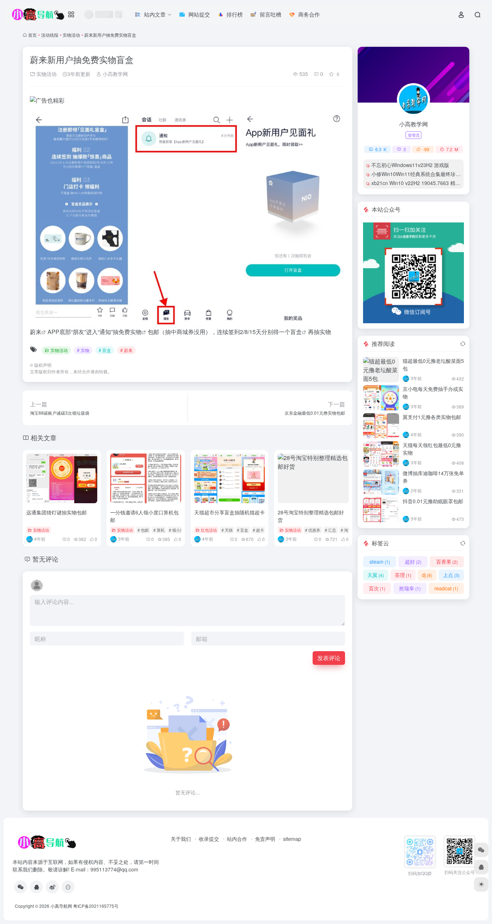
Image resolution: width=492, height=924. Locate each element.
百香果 (447, 561)
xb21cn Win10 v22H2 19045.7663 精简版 (418, 182)
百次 (377, 588)
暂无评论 (45, 558)
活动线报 (49, 35)
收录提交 (209, 838)
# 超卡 (258, 530)
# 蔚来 (126, 350)
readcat (446, 588)
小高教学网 (114, 73)
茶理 (403, 574)
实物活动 (71, 35)
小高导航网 (61, 906)
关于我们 (181, 838)
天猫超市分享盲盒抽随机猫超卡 (229, 512)
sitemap (292, 838)
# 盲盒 (105, 350)
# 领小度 (176, 530)
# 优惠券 (312, 530)
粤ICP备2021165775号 (95, 906)
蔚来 (35, 332)
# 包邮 (143, 530)
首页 (32, 35)
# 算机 (159, 530)
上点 (451, 574)
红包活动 (209, 530)
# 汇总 (330, 530)
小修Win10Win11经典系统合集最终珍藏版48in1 (424, 173)
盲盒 (296, 332)
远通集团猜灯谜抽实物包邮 (56, 512)
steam (380, 561)
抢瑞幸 (410, 588)
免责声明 (265, 838)
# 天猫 (227, 530)
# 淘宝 (346, 530)
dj (427, 574)
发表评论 (328, 658)
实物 (136, 332)
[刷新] (463, 343)
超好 (413, 561)
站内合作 (237, 838)
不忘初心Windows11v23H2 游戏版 (410, 164)
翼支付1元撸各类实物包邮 (432, 416)
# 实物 (83, 350)
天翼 (375, 574)
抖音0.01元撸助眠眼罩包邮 (433, 501)
